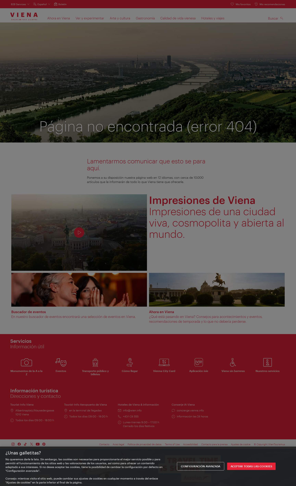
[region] (148, 466)
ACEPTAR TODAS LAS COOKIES (251, 466)
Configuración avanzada (200, 466)
